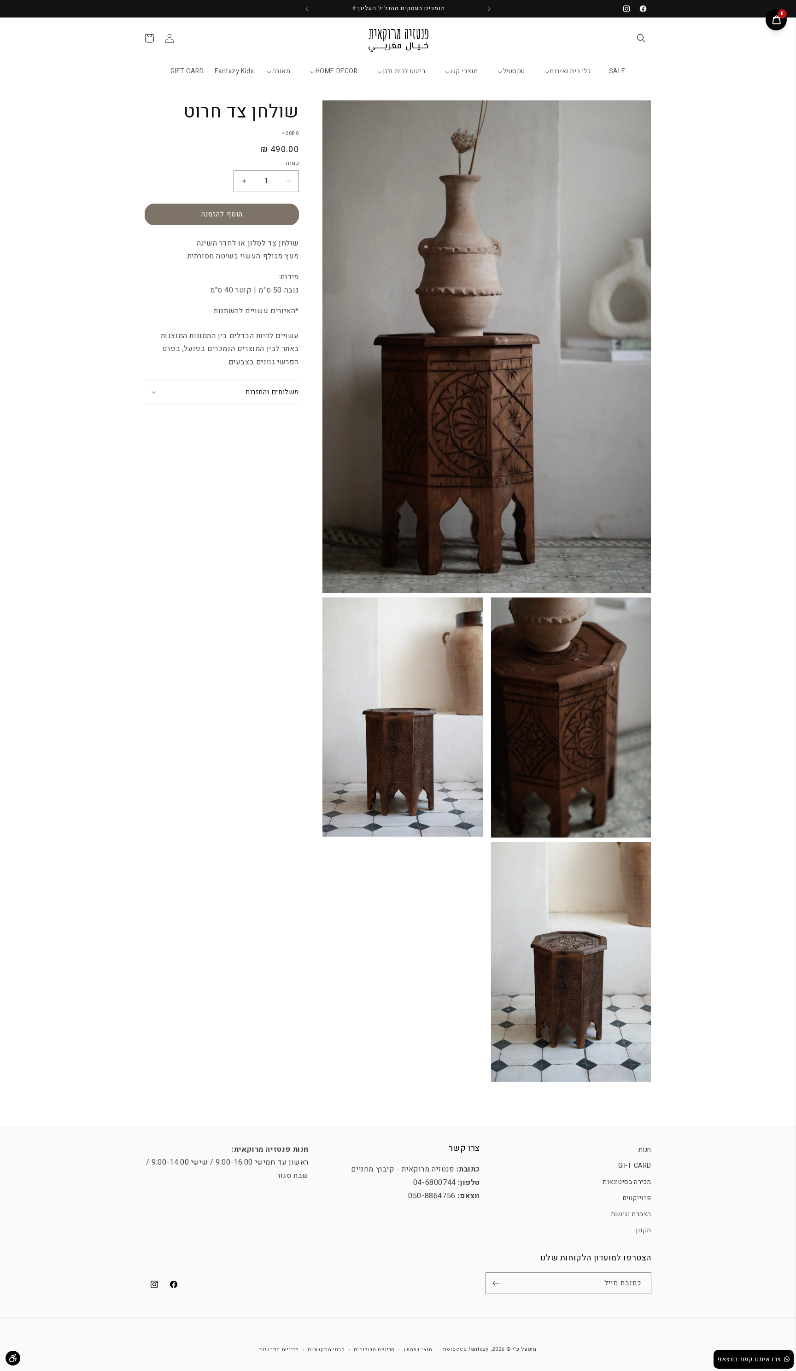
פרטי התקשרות (326, 1349)
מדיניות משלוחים (374, 1349)
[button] (641, 38)
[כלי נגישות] (13, 1358)
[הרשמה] (496, 1283)
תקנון (643, 1230)
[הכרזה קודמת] (489, 9)
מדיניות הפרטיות (279, 1349)
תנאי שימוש (418, 1349)
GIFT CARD (634, 1166)
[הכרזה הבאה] (307, 9)
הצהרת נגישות (631, 1214)
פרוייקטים (637, 1198)
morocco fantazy (465, 1349)
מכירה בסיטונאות (627, 1182)
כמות (292, 162)
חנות (644, 1149)
